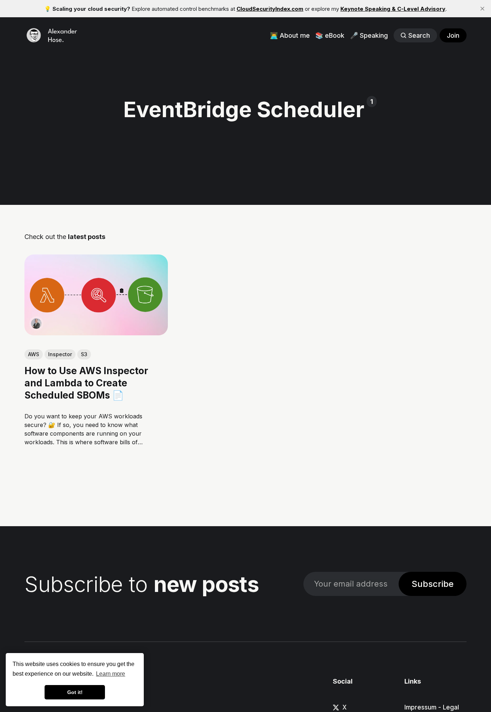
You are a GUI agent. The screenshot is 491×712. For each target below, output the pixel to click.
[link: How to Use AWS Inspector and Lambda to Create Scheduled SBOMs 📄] (96, 333)
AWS (33, 354)
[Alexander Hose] (36, 323)
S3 (84, 354)
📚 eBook (329, 35)
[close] (482, 8)
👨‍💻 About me (290, 35)
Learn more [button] (110, 674)
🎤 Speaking (369, 35)
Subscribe (433, 584)
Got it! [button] (75, 692)
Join (453, 35)
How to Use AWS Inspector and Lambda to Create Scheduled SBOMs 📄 (86, 383)
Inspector (60, 354)
